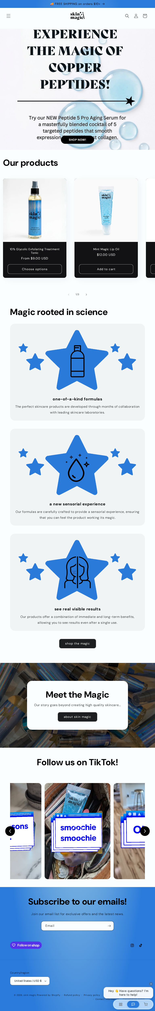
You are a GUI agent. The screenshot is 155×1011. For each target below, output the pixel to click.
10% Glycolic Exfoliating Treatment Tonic (35, 251)
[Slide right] (86, 294)
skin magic (30, 995)
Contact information (107, 999)
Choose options (35, 269)
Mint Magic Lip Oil (106, 249)
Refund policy (72, 995)
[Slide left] (68, 294)
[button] (8, 16)
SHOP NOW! (77, 140)
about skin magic (77, 717)
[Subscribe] (109, 926)
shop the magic (77, 643)
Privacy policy (92, 995)
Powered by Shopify (48, 995)
